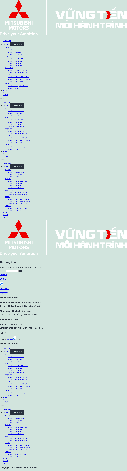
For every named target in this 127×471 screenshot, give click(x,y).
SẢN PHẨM (6, 44)
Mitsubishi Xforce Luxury (15, 52)
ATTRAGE (8, 83)
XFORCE (8, 47)
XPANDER (8, 56)
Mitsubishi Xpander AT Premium (18, 59)
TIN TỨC (5, 95)
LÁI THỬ (3, 279)
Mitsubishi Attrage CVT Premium (18, 86)
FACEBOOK (4, 293)
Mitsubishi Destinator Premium (17, 72)
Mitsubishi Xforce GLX (15, 54)
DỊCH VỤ (5, 90)
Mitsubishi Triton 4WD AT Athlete (18, 77)
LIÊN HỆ (5, 92)
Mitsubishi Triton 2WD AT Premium (19, 79)
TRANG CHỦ (7, 41)
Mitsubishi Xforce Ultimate (16, 50)
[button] (63, 98)
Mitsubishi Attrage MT (15, 88)
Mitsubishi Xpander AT (15, 61)
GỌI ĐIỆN (3, 275)
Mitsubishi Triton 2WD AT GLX (17, 81)
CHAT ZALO (4, 289)
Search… (2, 271)
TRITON (7, 74)
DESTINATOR (9, 68)
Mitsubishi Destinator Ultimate (17, 70)
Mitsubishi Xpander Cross (16, 65)
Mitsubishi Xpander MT (15, 63)
